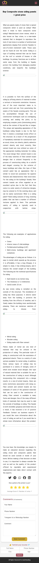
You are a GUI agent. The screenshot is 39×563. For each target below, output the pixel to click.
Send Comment (19, 539)
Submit (19, 555)
